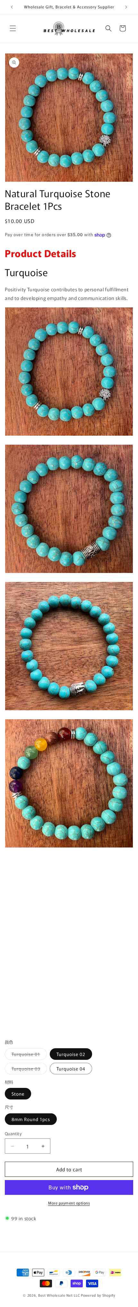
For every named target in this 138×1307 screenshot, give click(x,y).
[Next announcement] (126, 7)
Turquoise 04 (70, 1068)
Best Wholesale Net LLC (59, 1295)
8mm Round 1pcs (31, 1119)
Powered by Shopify (98, 1295)
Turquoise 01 (29, 1055)
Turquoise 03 (29, 1069)
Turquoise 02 (70, 1054)
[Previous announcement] (12, 7)
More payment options (69, 1202)
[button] (13, 28)
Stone (18, 1093)
